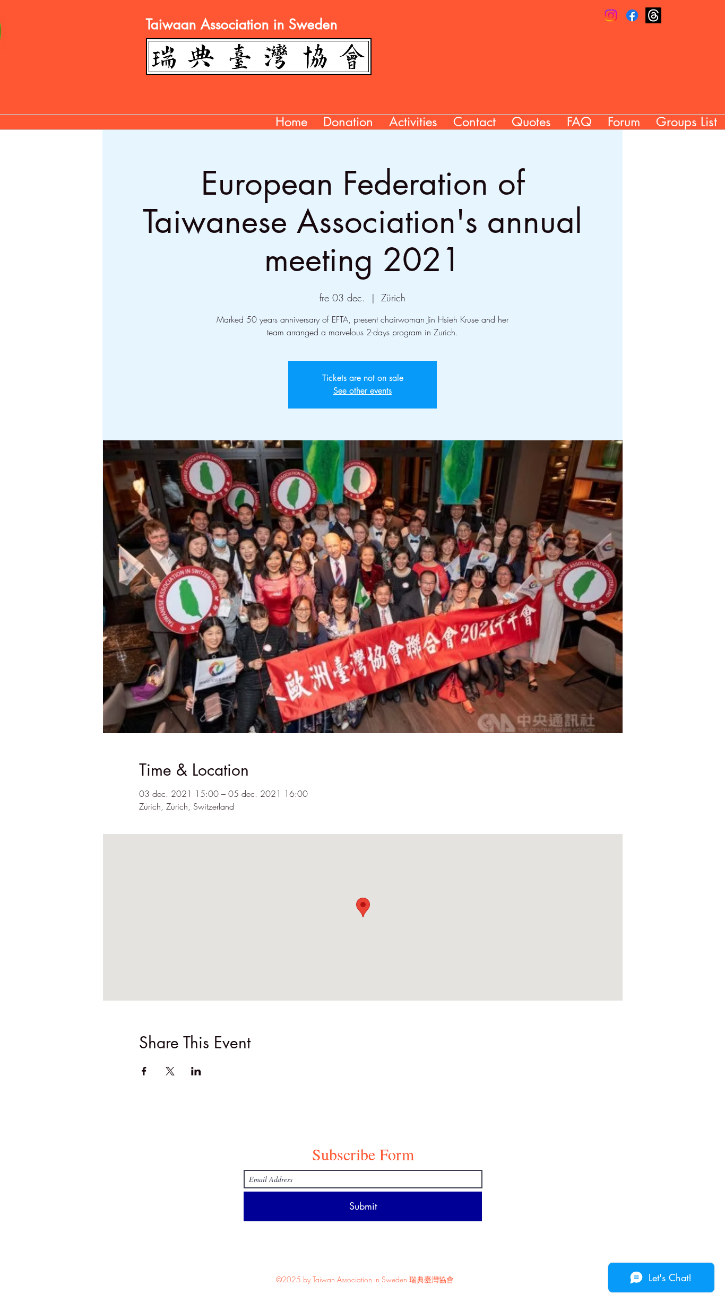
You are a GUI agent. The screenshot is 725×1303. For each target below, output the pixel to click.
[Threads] (653, 15)
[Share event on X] (170, 1071)
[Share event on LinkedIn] (196, 1071)
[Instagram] (611, 15)
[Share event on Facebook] (144, 1071)
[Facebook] (632, 15)
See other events (362, 390)
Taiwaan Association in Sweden (242, 24)
